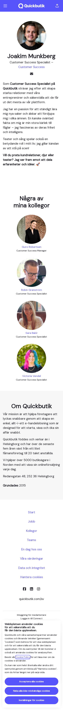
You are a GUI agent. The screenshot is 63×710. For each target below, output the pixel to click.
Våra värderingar (31, 559)
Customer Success (31, 67)
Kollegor (31, 531)
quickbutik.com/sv (31, 599)
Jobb (31, 521)
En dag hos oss (31, 549)
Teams (31, 540)
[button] (57, 6)
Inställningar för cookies (31, 700)
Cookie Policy (23, 657)
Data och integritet (31, 568)
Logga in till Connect (31, 618)
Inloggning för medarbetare (31, 614)
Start (31, 512)
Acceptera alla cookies (31, 681)
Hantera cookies (31, 577)
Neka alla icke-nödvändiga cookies (31, 690)
